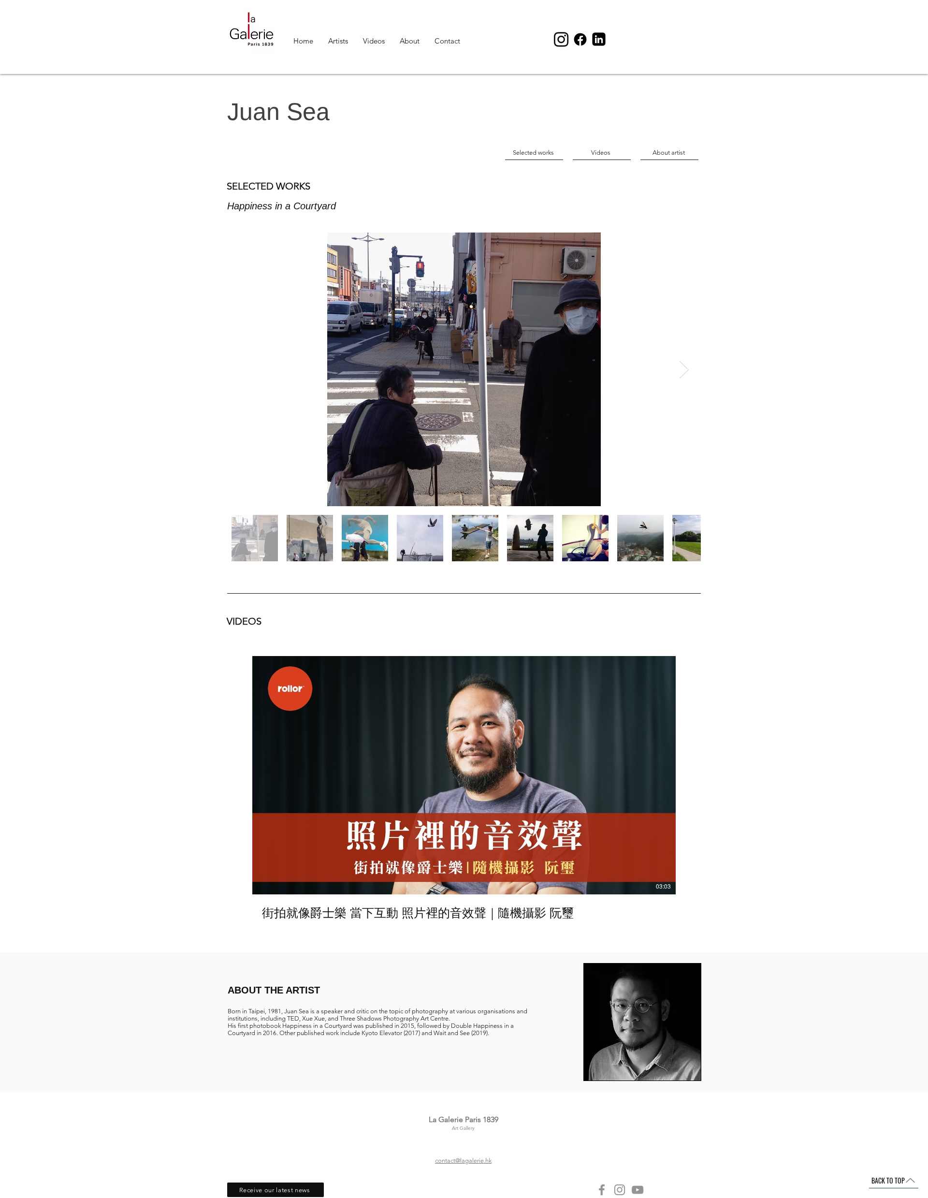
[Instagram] (619, 1190)
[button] (275, 1190)
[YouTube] (637, 1190)
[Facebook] (601, 1190)
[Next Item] (684, 369)
